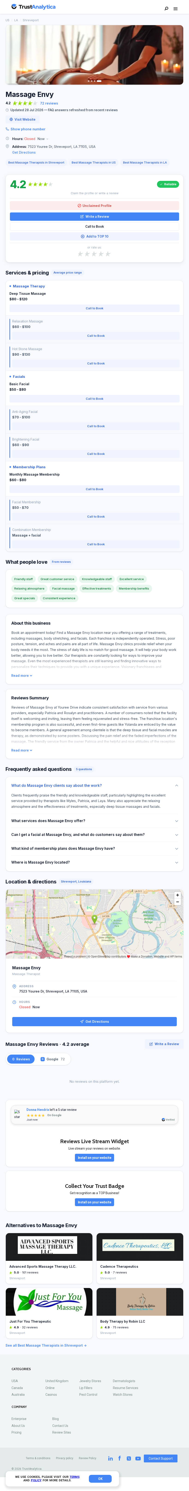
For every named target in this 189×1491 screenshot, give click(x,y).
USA (15, 1381)
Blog (55, 1419)
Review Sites (61, 1432)
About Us (18, 1426)
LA (16, 20)
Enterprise (19, 1419)
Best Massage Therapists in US (94, 162)
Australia (18, 1394)
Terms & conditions (38, 1458)
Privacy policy (64, 1458)
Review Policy (87, 1458)
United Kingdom (56, 1381)
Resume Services (125, 1388)
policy (36, 1480)
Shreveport (31, 20)
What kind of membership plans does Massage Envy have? (63, 848)
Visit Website (25, 119)
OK (100, 1479)
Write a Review (97, 216)
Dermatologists (124, 1381)
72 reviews (49, 103)
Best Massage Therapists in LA (145, 162)
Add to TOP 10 (97, 236)
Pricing (16, 1432)
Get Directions (24, 152)
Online (50, 1388)
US (7, 20)
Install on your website (94, 1158)
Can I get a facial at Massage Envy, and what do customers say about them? (78, 834)
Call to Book (94, 226)
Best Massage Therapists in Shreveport (36, 162)
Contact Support (161, 1458)
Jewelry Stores (90, 1381)
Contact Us (60, 1426)
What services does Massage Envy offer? (48, 821)
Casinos (51, 1394)
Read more (20, 675)
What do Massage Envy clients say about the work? (56, 785)
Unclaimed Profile (97, 206)
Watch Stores (123, 1394)
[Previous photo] (12, 55)
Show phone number (28, 129)
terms (75, 1477)
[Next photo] (177, 55)
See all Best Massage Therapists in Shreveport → (46, 1345)
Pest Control (88, 1394)
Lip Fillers (85, 1388)
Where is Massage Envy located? (40, 862)
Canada (17, 1388)
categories (21, 1369)
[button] (94, 139)
